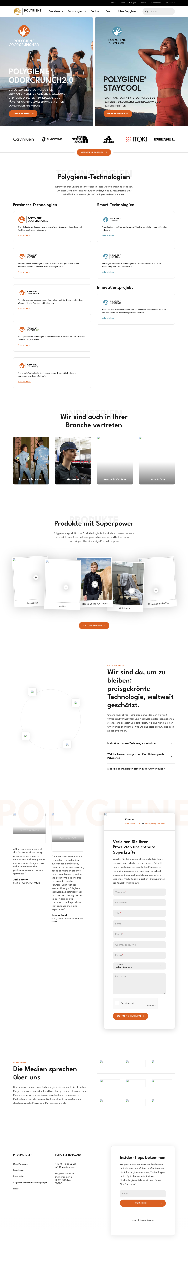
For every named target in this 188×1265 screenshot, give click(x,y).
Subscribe (141, 1203)
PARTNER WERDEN (92, 625)
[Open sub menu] (62, 11)
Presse (16, 1189)
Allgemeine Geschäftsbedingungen (30, 1183)
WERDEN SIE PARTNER (92, 152)
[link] (27, 11)
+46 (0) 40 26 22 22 (65, 1164)
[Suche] (146, 11)
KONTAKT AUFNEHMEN (129, 1016)
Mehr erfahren (21, 114)
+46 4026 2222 (133, 824)
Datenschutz (19, 1177)
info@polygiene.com (155, 824)
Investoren (18, 1170)
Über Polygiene (20, 1164)
